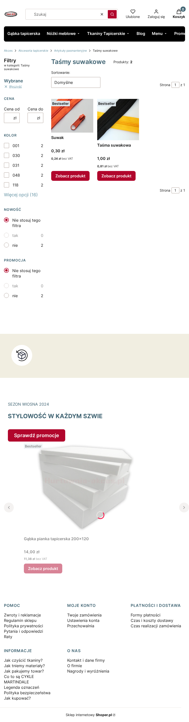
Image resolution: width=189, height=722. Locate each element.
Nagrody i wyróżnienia (88, 671)
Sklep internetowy (89, 715)
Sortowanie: (60, 72)
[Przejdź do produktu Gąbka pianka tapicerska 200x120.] (85, 488)
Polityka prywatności (23, 625)
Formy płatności (145, 615)
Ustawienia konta (83, 620)
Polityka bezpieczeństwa (27, 692)
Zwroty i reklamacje (22, 615)
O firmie (74, 665)
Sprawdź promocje (36, 435)
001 (16, 145)
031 (16, 165)
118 (15, 185)
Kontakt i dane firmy (86, 660)
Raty (8, 636)
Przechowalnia (80, 625)
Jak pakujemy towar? (24, 671)
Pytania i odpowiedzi (23, 631)
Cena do (35, 109)
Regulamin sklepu (20, 620)
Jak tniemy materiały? (24, 665)
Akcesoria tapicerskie (33, 50)
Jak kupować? (17, 698)
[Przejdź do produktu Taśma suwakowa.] (118, 119)
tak (15, 235)
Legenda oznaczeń (21, 687)
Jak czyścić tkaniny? (23, 660)
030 (16, 155)
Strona (165, 85)
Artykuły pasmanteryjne (70, 50)
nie (15, 245)
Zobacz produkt (70, 175)
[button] (112, 14)
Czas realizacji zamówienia (156, 625)
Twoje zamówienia (84, 615)
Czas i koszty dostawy (152, 620)
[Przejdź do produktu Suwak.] (72, 116)
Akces (8, 50)
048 (16, 175)
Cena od (12, 109)
